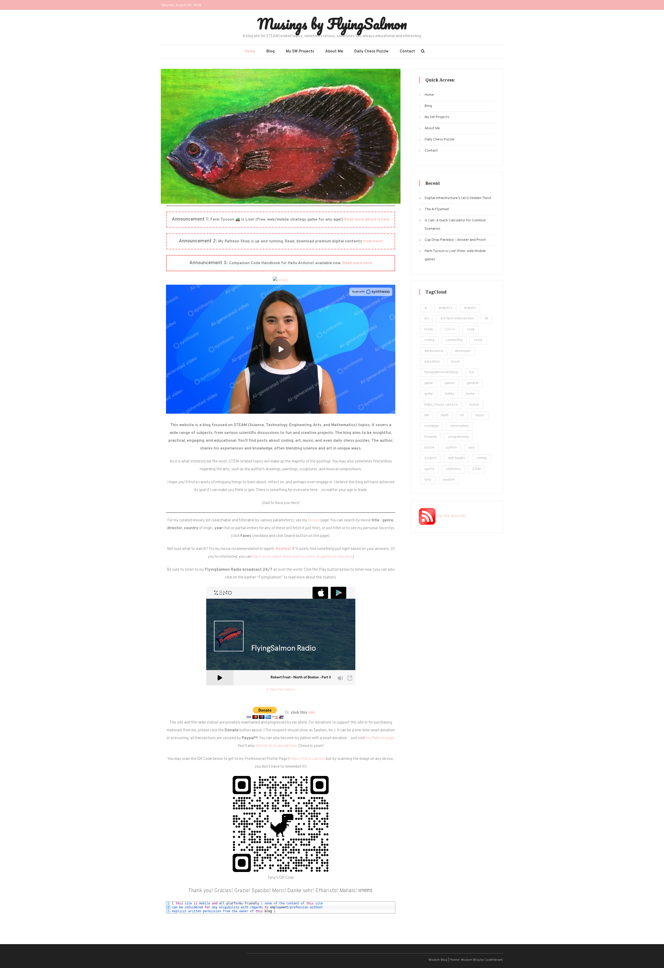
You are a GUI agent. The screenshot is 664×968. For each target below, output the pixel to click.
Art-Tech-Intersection (457, 319)
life (426, 415)
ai (425, 308)
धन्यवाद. (365, 891)
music (480, 415)
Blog (270, 51)
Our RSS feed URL (451, 516)
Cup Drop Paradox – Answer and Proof (455, 240)
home (470, 394)
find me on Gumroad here (276, 746)
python (451, 448)
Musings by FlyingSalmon (332, 24)
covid (478, 340)
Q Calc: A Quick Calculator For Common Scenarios (455, 224)
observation (459, 426)
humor (474, 405)
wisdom (449, 480)
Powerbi (430, 437)
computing (454, 340)
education (432, 362)
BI (486, 319)
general (472, 383)
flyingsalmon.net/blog (441, 372)
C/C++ (450, 330)
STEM (476, 469)
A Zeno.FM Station (281, 689)
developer (463, 351)
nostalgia (431, 426)
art (426, 319)
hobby (449, 394)
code (471, 330)
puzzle (429, 448)
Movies (314, 520)
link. (312, 713)
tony (427, 480)
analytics (445, 308)
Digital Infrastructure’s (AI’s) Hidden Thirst (458, 198)
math (444, 415)
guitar (428, 394)
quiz (471, 448)
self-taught (456, 458)
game (428, 383)
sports (429, 469)
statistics (453, 469)
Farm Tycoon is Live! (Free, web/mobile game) (455, 255)
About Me (334, 51)
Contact (407, 51)
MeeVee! (283, 549)
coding (429, 340)
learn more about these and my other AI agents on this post (302, 556)
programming (458, 437)
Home (250, 51)
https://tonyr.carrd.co (307, 758)
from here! (373, 241)
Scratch (430, 458)
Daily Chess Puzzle (371, 51)
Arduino (470, 308)
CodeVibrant (493, 960)
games (450, 383)
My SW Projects (300, 51)
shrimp (481, 458)
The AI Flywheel (437, 209)
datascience (433, 351)
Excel (455, 362)
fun (471, 372)
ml (462, 415)
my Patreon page (380, 738)
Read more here (357, 263)
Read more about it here (367, 219)
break (428, 330)
